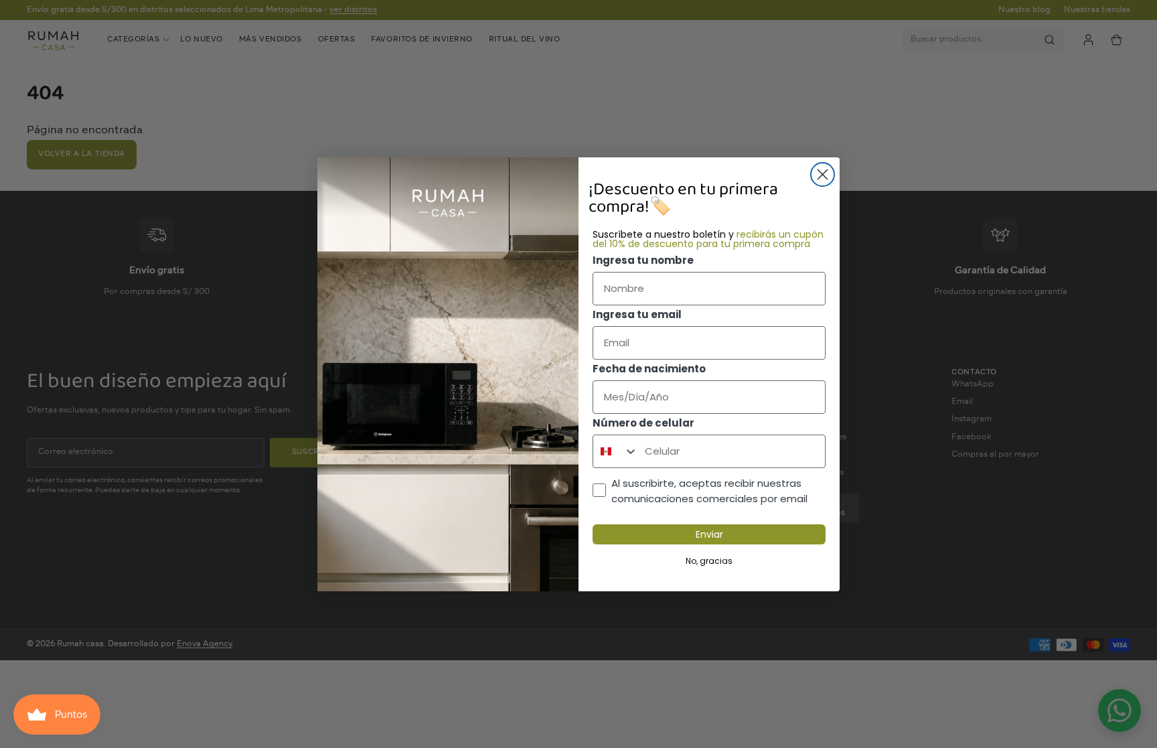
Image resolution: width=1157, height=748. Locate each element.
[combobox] (615, 451)
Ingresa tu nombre (643, 260)
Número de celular (643, 423)
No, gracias (709, 561)
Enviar (709, 534)
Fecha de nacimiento (649, 369)
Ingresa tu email (637, 314)
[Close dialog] (822, 174)
